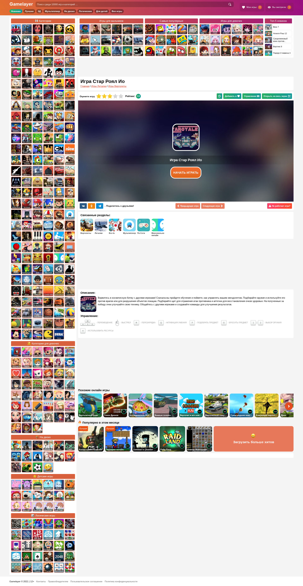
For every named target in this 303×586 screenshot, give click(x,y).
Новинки (16, 11)
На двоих (69, 11)
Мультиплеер (52, 11)
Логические (85, 11)
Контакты (41, 581)
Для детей (101, 11)
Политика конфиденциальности (121, 581)
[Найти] (230, 4)
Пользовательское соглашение (86, 581)
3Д (39, 11)
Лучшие (29, 11)
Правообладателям (58, 581)
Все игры (117, 11)
